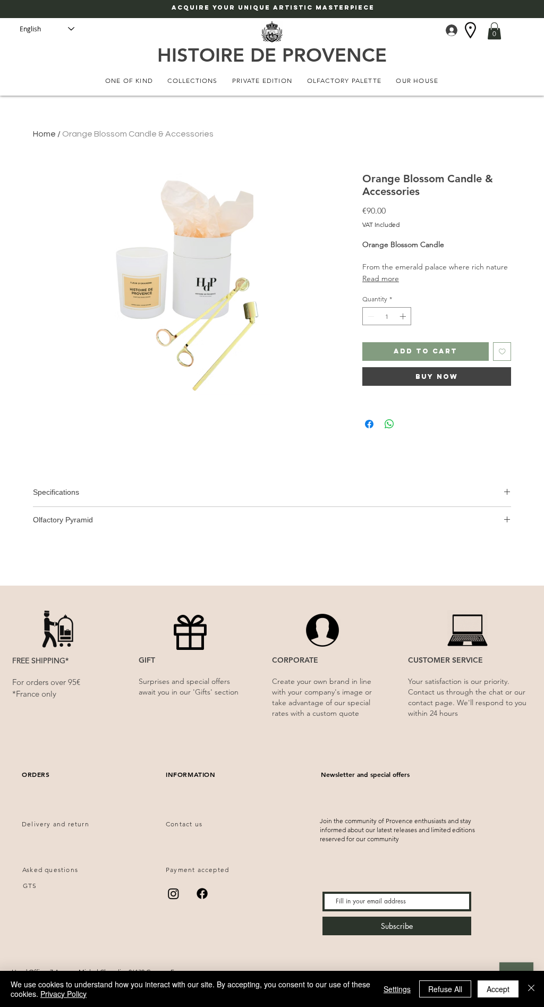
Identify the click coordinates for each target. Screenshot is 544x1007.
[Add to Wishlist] (502, 351)
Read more (380, 278)
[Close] (531, 988)
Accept (498, 989)
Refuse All (445, 989)
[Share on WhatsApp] (389, 424)
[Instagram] (173, 893)
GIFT (147, 660)
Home (44, 134)
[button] (494, 30)
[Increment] (404, 316)
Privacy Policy (63, 993)
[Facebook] (202, 893)
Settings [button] (397, 989)
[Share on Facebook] (369, 424)
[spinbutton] (387, 316)
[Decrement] (370, 316)
